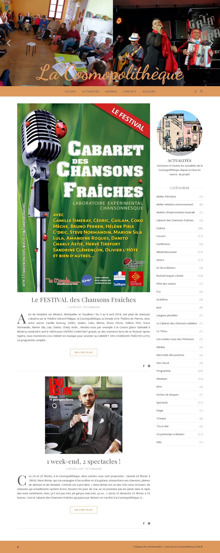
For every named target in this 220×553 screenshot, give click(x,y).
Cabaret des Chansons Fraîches (175, 220)
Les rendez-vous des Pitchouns (175, 339)
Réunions (161, 378)
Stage (159, 410)
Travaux (161, 418)
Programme (163, 370)
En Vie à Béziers (165, 267)
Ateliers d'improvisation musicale (175, 212)
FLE (158, 291)
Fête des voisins (166, 283)
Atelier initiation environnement (174, 204)
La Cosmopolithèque (110, 72)
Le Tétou (161, 331)
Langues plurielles (167, 315)
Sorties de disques (167, 394)
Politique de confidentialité (147, 546)
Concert (161, 236)
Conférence (163, 244)
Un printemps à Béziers (170, 434)
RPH (159, 386)
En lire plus (84, 352)
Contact (129, 91)
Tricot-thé (162, 426)
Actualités (90, 91)
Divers (160, 260)
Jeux (158, 307)
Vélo (159, 442)
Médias (160, 347)
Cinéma (160, 228)
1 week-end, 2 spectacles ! (84, 461)
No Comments (91, 307)
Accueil (70, 91)
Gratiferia (162, 299)
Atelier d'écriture (166, 196)
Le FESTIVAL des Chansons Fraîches (83, 299)
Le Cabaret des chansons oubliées (176, 323)
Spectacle (162, 402)
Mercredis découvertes (170, 355)
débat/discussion (166, 252)
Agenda (111, 91)
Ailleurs (149, 91)
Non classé (162, 363)
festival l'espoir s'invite (169, 275)
